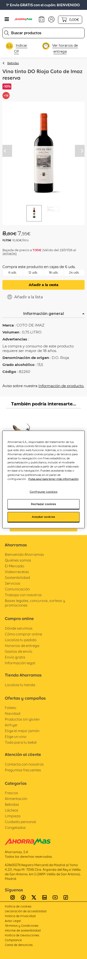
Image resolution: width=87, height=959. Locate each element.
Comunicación (17, 589)
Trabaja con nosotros (23, 595)
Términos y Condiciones (21, 925)
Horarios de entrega (22, 645)
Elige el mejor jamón (22, 731)
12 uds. (33, 272)
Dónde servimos (19, 628)
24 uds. (74, 272)
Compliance (13, 940)
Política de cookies (18, 906)
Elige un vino (15, 736)
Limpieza (13, 816)
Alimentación (16, 798)
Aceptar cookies (43, 516)
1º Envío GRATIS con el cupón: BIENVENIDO (43, 5)
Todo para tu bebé (20, 742)
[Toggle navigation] (6, 19)
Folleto (10, 707)
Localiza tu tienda (20, 685)
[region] (43, 479)
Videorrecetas (17, 571)
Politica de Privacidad (20, 916)
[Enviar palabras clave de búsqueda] (6, 33)
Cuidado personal (20, 821)
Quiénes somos (18, 560)
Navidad (12, 713)
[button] (51, 19)
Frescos (11, 793)
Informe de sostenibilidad (23, 930)
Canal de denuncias (19, 945)
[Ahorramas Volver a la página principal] (25, 19)
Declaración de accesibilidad (25, 911)
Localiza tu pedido (20, 640)
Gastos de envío (18, 651)
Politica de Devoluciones (22, 935)
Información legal (20, 663)
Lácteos (11, 810)
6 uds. (12, 272)
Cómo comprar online (23, 634)
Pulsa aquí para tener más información (53, 478)
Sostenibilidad (17, 577)
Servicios (12, 583)
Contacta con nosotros (24, 764)
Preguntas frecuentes (23, 770)
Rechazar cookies (43, 503)
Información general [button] (43, 313)
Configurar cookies (43, 491)
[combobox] (43, 33)
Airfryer (11, 725)
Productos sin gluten (22, 719)
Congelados (15, 827)
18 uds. (53, 272)
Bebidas (13, 63)
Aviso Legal (13, 921)
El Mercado (14, 566)
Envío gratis (15, 657)
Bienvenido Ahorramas (24, 554)
